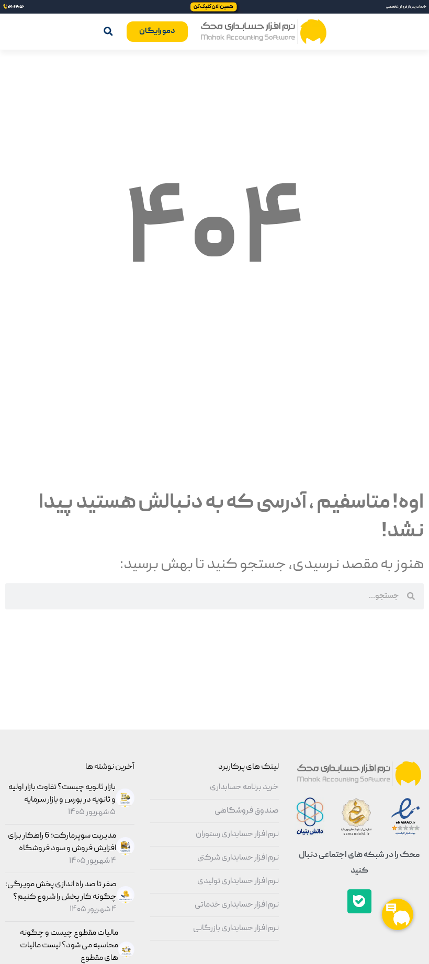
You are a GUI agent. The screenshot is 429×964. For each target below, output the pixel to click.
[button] (108, 31)
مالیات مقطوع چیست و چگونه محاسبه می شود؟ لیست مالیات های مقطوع (69, 945)
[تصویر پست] (123, 806)
